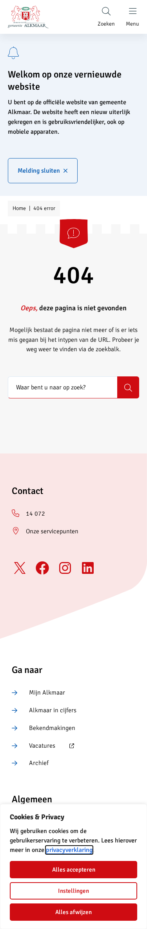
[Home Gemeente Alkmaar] (28, 17)
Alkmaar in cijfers (52, 710)
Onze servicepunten (52, 531)
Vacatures (33, 746)
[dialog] (73, 866)
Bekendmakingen (52, 728)
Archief (39, 763)
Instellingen (73, 890)
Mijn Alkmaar (47, 693)
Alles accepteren (73, 869)
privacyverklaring (69, 850)
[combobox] (62, 387)
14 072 (35, 514)
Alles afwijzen (73, 912)
